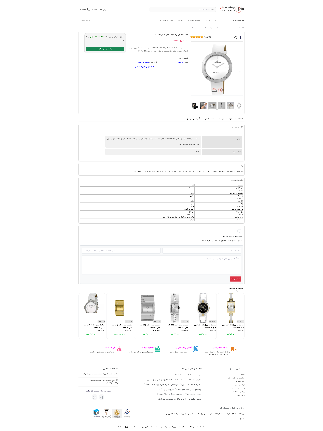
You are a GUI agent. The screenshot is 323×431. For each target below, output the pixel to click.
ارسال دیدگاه (235, 279)
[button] (99, 9)
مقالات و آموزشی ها (166, 21)
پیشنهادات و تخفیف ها (195, 21)
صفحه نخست (211, 21)
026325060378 (112, 383)
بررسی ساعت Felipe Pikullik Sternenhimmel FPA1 (179, 394)
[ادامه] (242, 419)
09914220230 (106, 381)
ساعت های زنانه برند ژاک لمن (145, 67)
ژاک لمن (181, 62)
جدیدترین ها (180, 21)
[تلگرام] (101, 397)
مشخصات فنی (209, 119)
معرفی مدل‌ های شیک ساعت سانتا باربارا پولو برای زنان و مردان (174, 379)
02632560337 (95, 381)
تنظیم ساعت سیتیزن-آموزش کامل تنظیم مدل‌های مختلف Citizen (172, 384)
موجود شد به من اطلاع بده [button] (105, 49)
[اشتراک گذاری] (235, 37)
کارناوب (125, 427)
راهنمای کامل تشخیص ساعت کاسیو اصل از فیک (180, 389)
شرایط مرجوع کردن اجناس (236, 378)
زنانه (197, 151)
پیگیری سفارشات (86, 21)
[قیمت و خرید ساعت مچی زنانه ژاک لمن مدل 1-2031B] (232, 13)
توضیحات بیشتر (225, 119)
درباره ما (242, 374)
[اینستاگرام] (94, 397)
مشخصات (239, 119)
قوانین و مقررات (239, 385)
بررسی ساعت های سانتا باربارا (188, 374)
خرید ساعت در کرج (238, 388)
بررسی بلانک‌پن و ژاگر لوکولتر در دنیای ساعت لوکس (179, 399)
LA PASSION (138, 171)
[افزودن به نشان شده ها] (241, 37)
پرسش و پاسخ (193, 119)
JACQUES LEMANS (214, 171)
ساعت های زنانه (143, 62)
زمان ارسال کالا (240, 381)
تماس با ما (241, 395)
